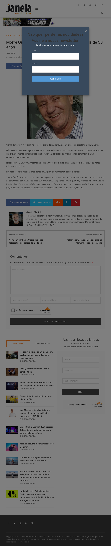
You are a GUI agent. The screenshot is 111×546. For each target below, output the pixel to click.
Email (34, 63)
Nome (34, 50)
